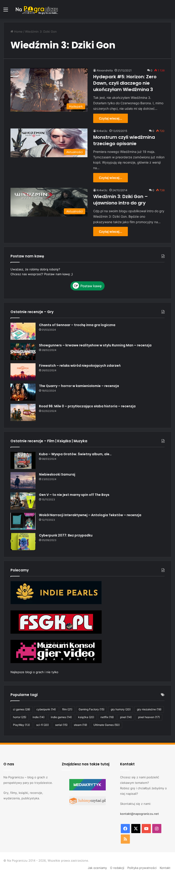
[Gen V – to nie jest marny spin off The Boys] (23, 501)
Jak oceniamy (97, 868)
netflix (107, 717)
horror (19, 717)
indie (38, 717)
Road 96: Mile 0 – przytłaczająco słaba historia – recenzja (87, 406)
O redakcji (117, 868)
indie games (61, 717)
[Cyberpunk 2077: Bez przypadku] (23, 541)
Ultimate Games (106, 725)
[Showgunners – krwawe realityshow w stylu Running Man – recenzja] (23, 351)
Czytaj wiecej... (110, 118)
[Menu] (5, 11)
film (67, 709)
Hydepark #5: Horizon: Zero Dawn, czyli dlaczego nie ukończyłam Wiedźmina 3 (125, 83)
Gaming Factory (91, 709)
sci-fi (42, 725)
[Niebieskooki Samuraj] (23, 480)
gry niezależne (149, 709)
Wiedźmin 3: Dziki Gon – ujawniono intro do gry (120, 199)
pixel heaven (149, 717)
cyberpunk (46, 709)
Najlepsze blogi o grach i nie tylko (34, 672)
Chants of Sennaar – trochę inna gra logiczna (77, 325)
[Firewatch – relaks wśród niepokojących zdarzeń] (23, 371)
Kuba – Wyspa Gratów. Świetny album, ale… (75, 454)
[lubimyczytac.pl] (87, 804)
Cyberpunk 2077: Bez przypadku (66, 535)
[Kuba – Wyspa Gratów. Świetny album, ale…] (23, 460)
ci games (21, 709)
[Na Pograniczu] (36, 9)
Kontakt (165, 868)
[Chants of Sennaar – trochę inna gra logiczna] (23, 331)
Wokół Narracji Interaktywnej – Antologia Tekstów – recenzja (90, 515)
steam (80, 725)
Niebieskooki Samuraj (57, 474)
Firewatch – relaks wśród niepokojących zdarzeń (80, 365)
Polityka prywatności (142, 868)
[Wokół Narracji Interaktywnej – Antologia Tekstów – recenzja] (23, 521)
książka (86, 717)
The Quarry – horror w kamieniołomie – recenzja (79, 386)
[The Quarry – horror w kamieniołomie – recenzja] (23, 392)
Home (18, 31)
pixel (126, 717)
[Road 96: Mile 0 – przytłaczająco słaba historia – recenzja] (23, 412)
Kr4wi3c (102, 131)
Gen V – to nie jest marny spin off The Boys (74, 494)
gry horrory (121, 709)
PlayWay (21, 725)
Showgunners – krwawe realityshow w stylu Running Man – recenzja (95, 345)
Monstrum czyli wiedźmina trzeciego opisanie (124, 140)
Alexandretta (105, 70)
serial (61, 725)
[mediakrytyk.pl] (87, 789)
